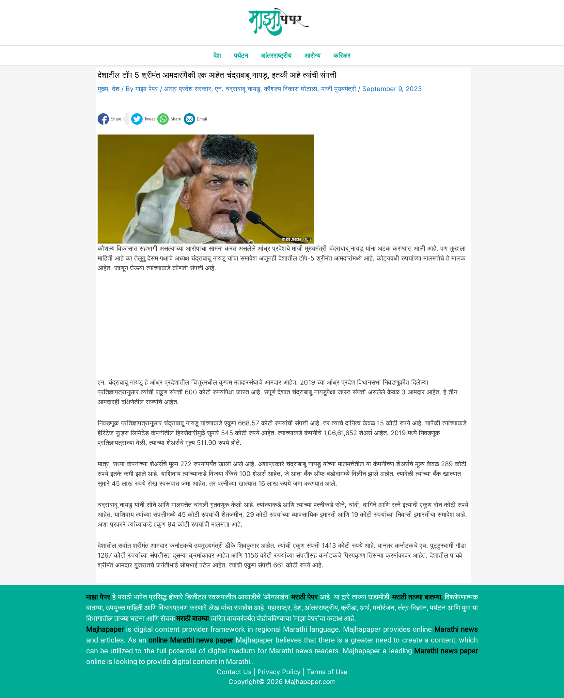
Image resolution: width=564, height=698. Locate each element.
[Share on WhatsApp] (169, 119)
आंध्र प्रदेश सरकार (187, 89)
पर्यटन (241, 55)
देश (217, 55)
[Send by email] (195, 119)
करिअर (342, 55)
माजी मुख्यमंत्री (338, 89)
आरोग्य (313, 55)
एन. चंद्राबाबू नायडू (237, 89)
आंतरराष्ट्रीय (276, 55)
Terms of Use (327, 672)
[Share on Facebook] (109, 119)
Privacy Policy (279, 672)
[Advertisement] (206, 329)
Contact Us (234, 672)
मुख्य (103, 89)
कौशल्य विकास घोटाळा (290, 89)
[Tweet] (143, 119)
